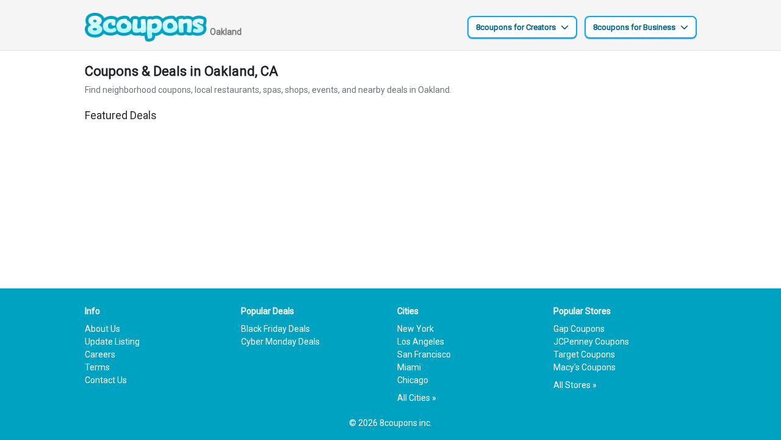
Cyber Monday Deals (280, 341)
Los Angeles (420, 341)
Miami (409, 367)
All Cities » (416, 398)
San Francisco (424, 354)
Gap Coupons (579, 329)
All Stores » (575, 385)
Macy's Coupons (584, 367)
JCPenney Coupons (591, 341)
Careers (100, 354)
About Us (102, 329)
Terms (97, 367)
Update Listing (112, 341)
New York (415, 329)
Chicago (412, 380)
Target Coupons (584, 354)
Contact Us (106, 380)
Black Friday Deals (275, 329)
